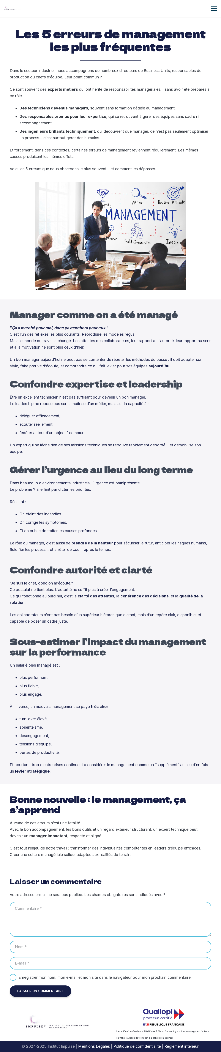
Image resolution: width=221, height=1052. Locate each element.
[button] (214, 9)
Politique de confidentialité (137, 1046)
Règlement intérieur (182, 1046)
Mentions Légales (94, 1046)
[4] (13, 8)
